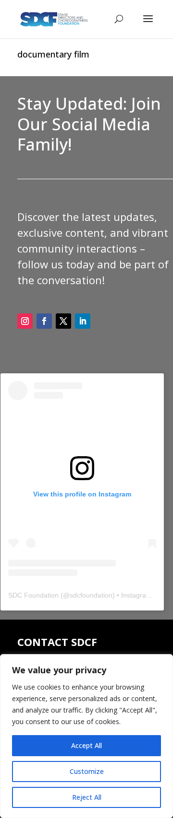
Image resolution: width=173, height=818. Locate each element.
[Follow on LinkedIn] (82, 321)
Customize (87, 771)
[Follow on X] (63, 321)
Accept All (86, 745)
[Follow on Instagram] (25, 321)
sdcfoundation (91, 595)
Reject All (86, 797)
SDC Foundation (33, 595)
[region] (86, 736)
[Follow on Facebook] (44, 321)
